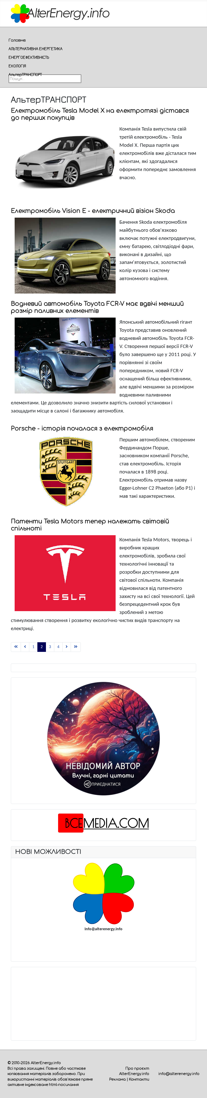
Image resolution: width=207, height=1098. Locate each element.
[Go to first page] (16, 647)
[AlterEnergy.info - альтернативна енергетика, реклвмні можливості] (103, 893)
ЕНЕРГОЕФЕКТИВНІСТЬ (29, 57)
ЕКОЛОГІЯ (17, 65)
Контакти (139, 1079)
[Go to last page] (76, 647)
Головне (17, 40)
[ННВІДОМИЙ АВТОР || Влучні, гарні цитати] (103, 739)
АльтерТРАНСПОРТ (25, 74)
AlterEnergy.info (46, 1063)
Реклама (117, 1079)
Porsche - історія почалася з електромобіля (82, 428)
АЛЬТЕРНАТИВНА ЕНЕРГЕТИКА (35, 48)
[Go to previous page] (25, 647)
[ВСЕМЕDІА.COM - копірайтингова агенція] (103, 823)
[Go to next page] (66, 647)
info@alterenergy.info (179, 1074)
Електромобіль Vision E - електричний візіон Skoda (93, 211)
